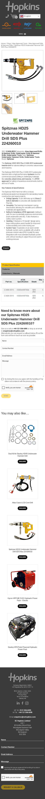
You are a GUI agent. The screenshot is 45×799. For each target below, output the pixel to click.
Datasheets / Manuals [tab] (11, 273)
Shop (9, 44)
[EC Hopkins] (22, 7)
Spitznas (30, 155)
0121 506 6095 (25, 710)
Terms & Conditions (22, 696)
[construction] (6, 25)
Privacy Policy (22, 695)
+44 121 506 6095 (24, 712)
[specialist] (17, 25)
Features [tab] (6, 269)
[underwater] (27, 25)
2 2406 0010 (9, 290)
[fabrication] (38, 25)
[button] (18, 703)
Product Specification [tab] (11, 265)
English (27, 16)
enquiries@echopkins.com (13, 331)
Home (3, 44)
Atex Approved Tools (19, 44)
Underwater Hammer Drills (13, 157)
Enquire (6, 248)
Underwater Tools (14, 155)
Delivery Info (22, 698)
